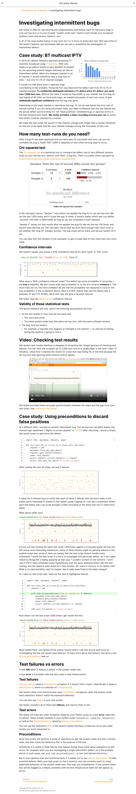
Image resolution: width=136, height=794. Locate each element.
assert (40, 700)
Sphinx (45, 791)
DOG (78, 430)
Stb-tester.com (29, 10)
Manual (43, 10)
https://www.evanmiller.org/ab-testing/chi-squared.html (47, 158)
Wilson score (45, 298)
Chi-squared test (32, 152)
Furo (53, 791)
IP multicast (52, 63)
